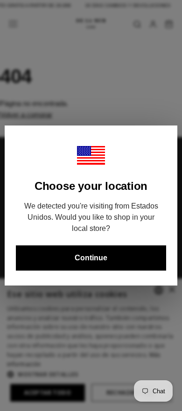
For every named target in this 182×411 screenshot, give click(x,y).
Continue (91, 258)
